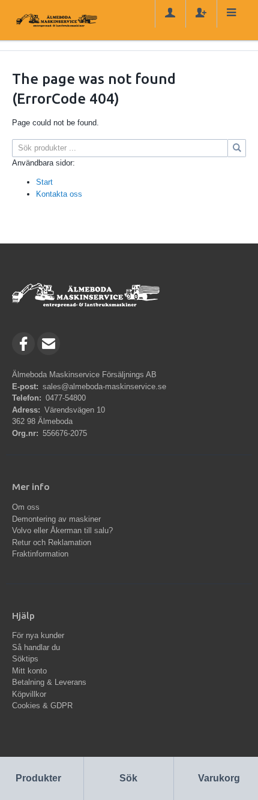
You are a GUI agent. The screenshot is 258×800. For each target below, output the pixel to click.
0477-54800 (66, 397)
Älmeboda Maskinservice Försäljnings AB (84, 374)
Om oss (26, 507)
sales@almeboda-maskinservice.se (104, 386)
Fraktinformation (40, 553)
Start (44, 182)
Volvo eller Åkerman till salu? (62, 530)
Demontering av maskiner (56, 519)
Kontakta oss (59, 194)
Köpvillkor (29, 694)
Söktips (25, 658)
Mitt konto (29, 670)
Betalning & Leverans (49, 682)
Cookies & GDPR (42, 705)
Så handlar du (36, 647)
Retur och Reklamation (51, 542)
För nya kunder (38, 635)
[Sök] (237, 148)
